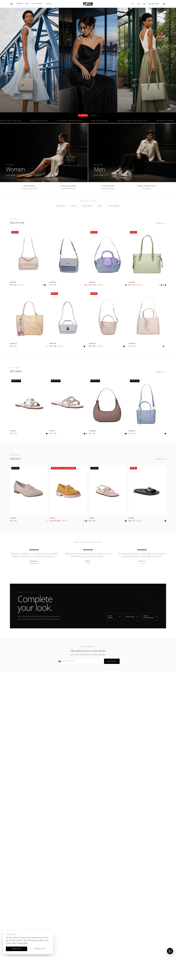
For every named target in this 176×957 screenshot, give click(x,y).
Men (27, 4)
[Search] (138, 4)
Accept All (16, 948)
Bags (99, 206)
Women (19, 4)
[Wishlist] (144, 4)
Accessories (37, 4)
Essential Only (39, 948)
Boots (74, 206)
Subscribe (112, 661)
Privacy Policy (22, 943)
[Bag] (164, 4)
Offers (49, 4)
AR (132, 4)
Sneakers (61, 206)
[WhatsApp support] (170, 951)
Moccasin (87, 206)
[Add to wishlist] (44, 232)
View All (160, 223)
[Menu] (11, 4)
